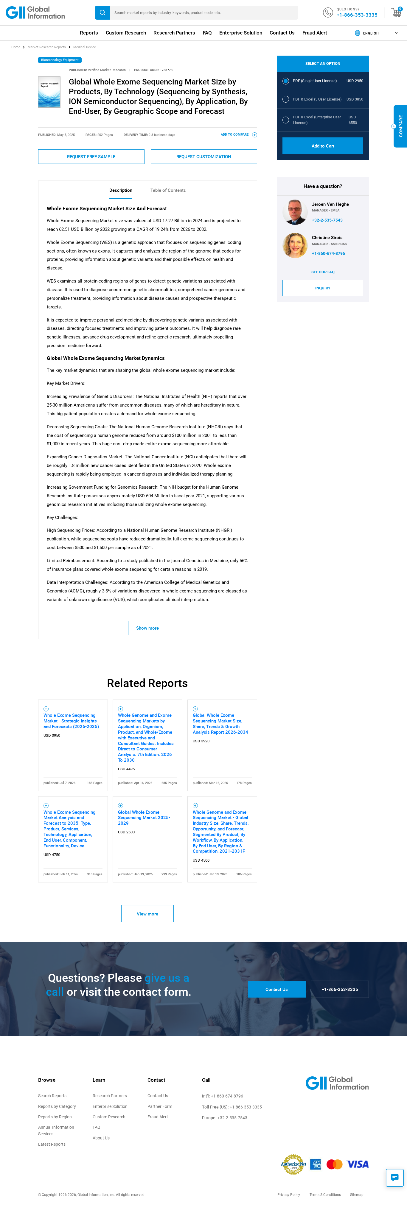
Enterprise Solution (240, 33)
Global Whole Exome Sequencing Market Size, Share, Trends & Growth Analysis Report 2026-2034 (220, 723)
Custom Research (126, 33)
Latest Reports (52, 1144)
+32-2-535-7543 (327, 220)
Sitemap (356, 1195)
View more (147, 914)
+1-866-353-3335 (357, 14)
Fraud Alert (314, 33)
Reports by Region (55, 1116)
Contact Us (282, 33)
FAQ (207, 33)
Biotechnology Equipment (60, 60)
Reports (89, 33)
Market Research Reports (47, 47)
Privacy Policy (288, 1195)
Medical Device (84, 47)
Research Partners (174, 33)
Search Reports (52, 1095)
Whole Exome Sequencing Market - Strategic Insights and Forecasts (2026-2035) (71, 720)
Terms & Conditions (325, 1195)
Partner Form (159, 1106)
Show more (147, 628)
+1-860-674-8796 (328, 253)
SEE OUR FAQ (323, 272)
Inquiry (322, 288)
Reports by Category (57, 1106)
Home (16, 47)
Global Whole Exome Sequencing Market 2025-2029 (144, 817)
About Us (101, 1138)
